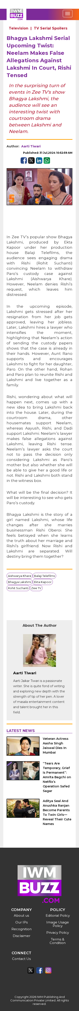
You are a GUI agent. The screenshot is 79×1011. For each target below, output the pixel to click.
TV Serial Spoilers (50, 28)
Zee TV (36, 588)
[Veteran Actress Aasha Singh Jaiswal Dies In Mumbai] (23, 746)
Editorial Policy (58, 915)
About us (21, 915)
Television (18, 28)
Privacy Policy (57, 932)
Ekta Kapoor (43, 582)
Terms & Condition (58, 941)
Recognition (21, 929)
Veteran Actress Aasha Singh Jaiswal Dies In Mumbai (55, 745)
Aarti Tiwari (31, 146)
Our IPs (21, 922)
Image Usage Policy (57, 924)
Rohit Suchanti (18, 588)
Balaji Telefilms (44, 576)
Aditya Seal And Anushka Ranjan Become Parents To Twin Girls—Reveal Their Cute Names (57, 812)
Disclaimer (21, 936)
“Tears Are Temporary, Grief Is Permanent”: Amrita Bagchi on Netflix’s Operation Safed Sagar (57, 777)
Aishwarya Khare (19, 576)
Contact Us (21, 959)
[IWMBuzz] (16, 14)
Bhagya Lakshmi (19, 582)
